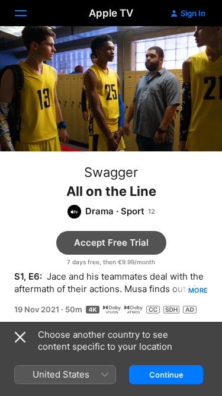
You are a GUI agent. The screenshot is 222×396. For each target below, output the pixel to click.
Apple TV (111, 13)
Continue (166, 374)
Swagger (111, 172)
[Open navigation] (28, 13)
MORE (198, 290)
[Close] (20, 337)
